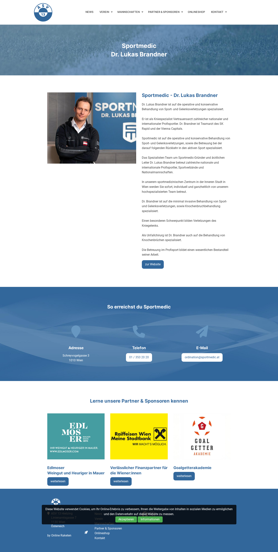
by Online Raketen (59, 535)
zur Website (153, 264)
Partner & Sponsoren (163, 11)
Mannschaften (128, 11)
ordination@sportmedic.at (202, 357)
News (89, 11)
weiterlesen (57, 481)
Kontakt (217, 11)
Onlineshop (196, 11)
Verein (104, 11)
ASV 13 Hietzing (43, 12)
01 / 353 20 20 (139, 357)
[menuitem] (89, 12)
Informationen (150, 519)
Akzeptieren (126, 519)
